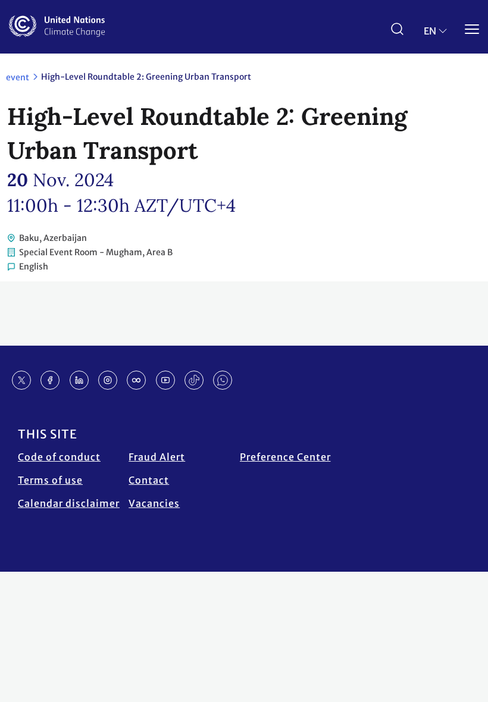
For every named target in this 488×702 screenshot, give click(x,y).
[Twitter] (21, 380)
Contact (149, 480)
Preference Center (285, 457)
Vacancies (154, 503)
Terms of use (50, 480)
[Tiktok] (194, 380)
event (17, 77)
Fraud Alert (157, 457)
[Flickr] (136, 380)
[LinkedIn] (79, 380)
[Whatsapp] (222, 380)
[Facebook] (50, 380)
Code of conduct (59, 457)
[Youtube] (165, 380)
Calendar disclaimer (69, 503)
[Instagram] (107, 380)
